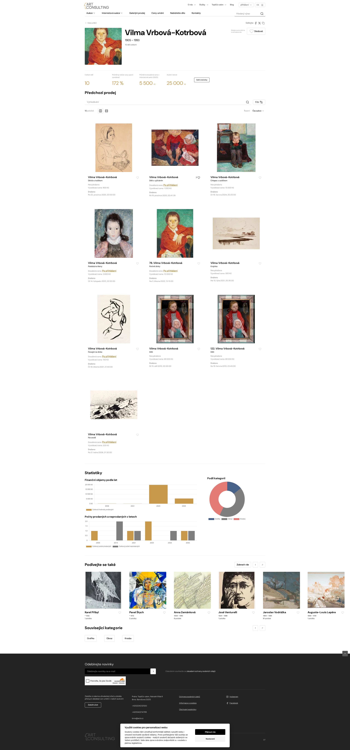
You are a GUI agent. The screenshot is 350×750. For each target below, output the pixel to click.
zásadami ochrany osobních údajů (201, 671)
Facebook (234, 703)
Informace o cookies (188, 703)
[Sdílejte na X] (259, 23)
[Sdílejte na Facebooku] (255, 23)
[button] (345, 653)
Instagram (234, 697)
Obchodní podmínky (187, 709)
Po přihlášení (170, 185)
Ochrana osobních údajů (189, 697)
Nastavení (210, 739)
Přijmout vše (210, 732)
